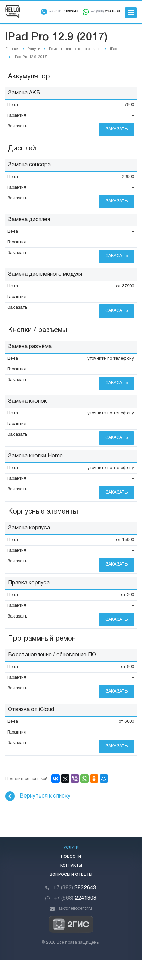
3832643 (63, 11)
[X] (65, 778)
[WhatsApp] (84, 778)
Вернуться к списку (45, 796)
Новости (71, 856)
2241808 (105, 11)
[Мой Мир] (104, 778)
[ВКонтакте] (55, 778)
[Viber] (75, 778)
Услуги (71, 848)
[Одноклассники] (94, 778)
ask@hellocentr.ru (75, 908)
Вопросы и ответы (71, 874)
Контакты (71, 865)
